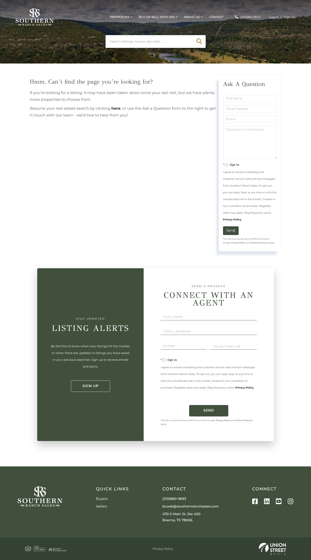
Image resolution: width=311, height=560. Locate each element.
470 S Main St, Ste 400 (181, 517)
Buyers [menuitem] (102, 499)
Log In (273, 17)
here (116, 108)
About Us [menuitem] (192, 17)
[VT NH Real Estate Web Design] (272, 549)
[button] (199, 41)
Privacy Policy (232, 219)
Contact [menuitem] (216, 17)
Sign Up (290, 17)
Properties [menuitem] (119, 17)
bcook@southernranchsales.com (190, 507)
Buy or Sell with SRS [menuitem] (157, 17)
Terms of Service (259, 242)
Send (230, 230)
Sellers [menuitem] (101, 507)
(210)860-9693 (250, 17)
